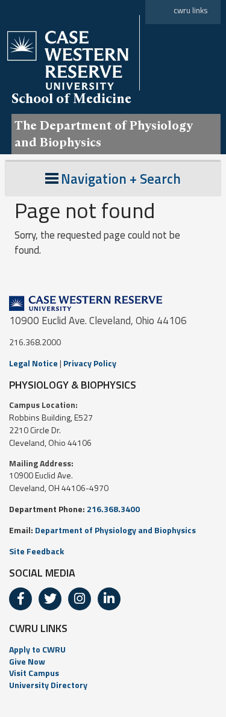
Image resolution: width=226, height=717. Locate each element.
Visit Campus (34, 672)
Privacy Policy (89, 363)
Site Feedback (36, 551)
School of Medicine (71, 98)
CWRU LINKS (38, 628)
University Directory (48, 684)
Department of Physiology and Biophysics (115, 530)
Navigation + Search (121, 178)
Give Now (27, 661)
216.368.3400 (113, 509)
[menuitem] (113, 649)
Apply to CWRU (37, 649)
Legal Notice (33, 363)
